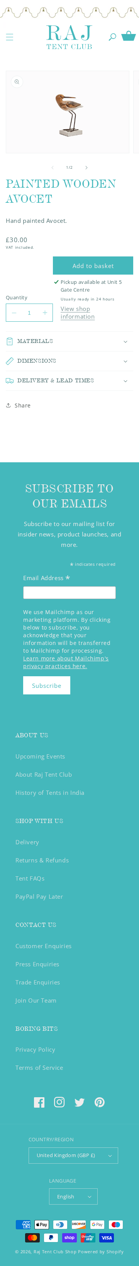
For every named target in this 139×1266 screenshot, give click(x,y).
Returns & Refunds (42, 860)
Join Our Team (36, 1000)
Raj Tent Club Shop (55, 1251)
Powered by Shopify (101, 1251)
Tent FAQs (29, 878)
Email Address (47, 579)
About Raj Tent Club (43, 774)
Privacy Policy (35, 1049)
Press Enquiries (37, 964)
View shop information (78, 312)
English (66, 1196)
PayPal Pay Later (39, 896)
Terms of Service (39, 1067)
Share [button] (23, 405)
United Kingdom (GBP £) (66, 1155)
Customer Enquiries (43, 946)
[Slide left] (52, 167)
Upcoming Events (40, 756)
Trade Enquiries (37, 982)
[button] (9, 37)
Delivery (27, 842)
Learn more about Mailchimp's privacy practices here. (66, 662)
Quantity (16, 297)
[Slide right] (86, 167)
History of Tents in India (50, 792)
